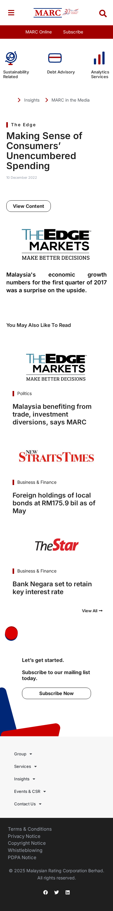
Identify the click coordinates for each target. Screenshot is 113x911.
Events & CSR (27, 791)
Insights (22, 778)
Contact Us (25, 803)
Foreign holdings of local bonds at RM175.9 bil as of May (54, 503)
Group (20, 753)
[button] (11, 13)
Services (22, 766)
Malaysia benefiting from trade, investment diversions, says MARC (52, 414)
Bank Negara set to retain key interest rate (52, 588)
